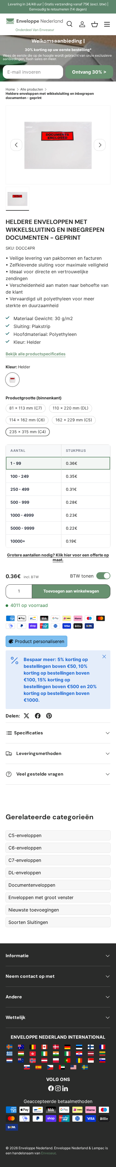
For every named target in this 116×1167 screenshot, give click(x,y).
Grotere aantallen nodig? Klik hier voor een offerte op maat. (58, 557)
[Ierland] (44, 1053)
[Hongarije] (21, 1053)
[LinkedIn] (65, 1089)
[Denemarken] (56, 1046)
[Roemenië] (79, 1060)
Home (10, 89)
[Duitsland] (67, 1046)
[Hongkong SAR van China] (32, 1053)
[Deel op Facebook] (37, 715)
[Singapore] (91, 1060)
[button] (94, 24)
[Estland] (79, 1046)
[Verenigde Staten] (73, 1067)
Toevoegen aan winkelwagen (71, 591)
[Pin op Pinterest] (49, 715)
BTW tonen (81, 576)
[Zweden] (85, 1067)
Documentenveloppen (31, 885)
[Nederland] (9, 1060)
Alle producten (31, 89)
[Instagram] (58, 1089)
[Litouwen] (102, 1053)
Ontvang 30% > (89, 72)
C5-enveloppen (24, 835)
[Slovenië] (102, 1060)
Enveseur (48, 1153)
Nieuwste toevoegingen (33, 910)
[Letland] (91, 1053)
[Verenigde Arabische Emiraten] (62, 1067)
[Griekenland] (9, 1053)
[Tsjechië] (50, 1067)
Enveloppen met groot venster (40, 897)
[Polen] (56, 1060)
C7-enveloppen (24, 860)
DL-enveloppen (24, 872)
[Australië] (21, 1046)
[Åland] (9, 1046)
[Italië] (67, 1053)
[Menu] (107, 24)
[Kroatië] (79, 1053)
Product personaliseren (39, 641)
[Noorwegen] (32, 1060)
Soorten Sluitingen (28, 922)
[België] (32, 1046)
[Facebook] (51, 1089)
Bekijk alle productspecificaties (36, 353)
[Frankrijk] (102, 1046)
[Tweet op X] (26, 715)
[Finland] (91, 1046)
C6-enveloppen (24, 848)
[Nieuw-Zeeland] (21, 1060)
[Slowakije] (27, 1067)
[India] (56, 1053)
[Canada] (44, 1046)
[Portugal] (67, 1060)
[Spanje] (38, 1067)
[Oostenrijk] (44, 1060)
